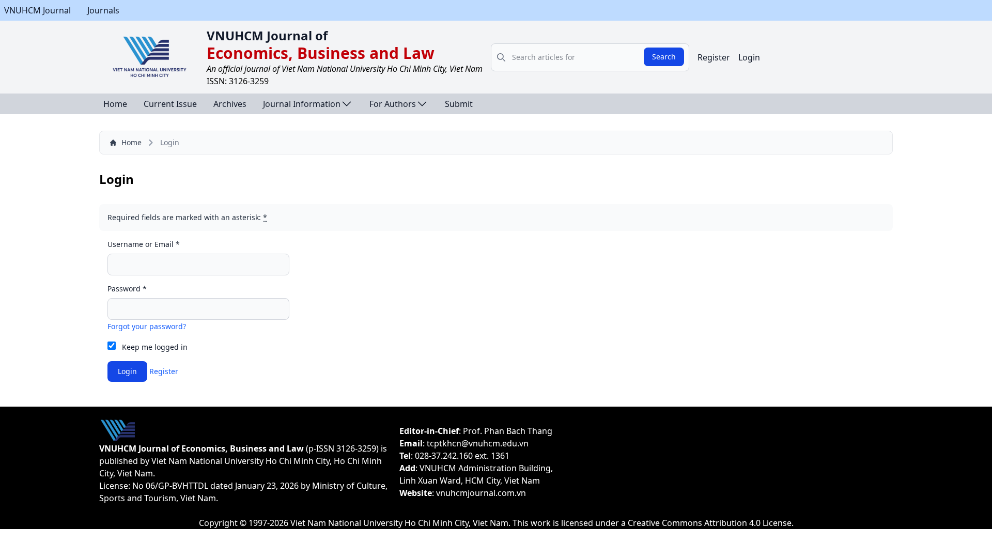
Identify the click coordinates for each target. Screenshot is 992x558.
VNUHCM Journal (37, 10)
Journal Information (301, 104)
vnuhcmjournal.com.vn (481, 493)
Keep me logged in (155, 347)
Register (714, 57)
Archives (229, 104)
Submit (459, 104)
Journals (103, 10)
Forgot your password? (146, 326)
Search (664, 56)
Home (115, 104)
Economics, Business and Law (321, 53)
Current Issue (170, 104)
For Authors (392, 104)
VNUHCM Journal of (267, 35)
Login (749, 57)
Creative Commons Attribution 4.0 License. (711, 523)
